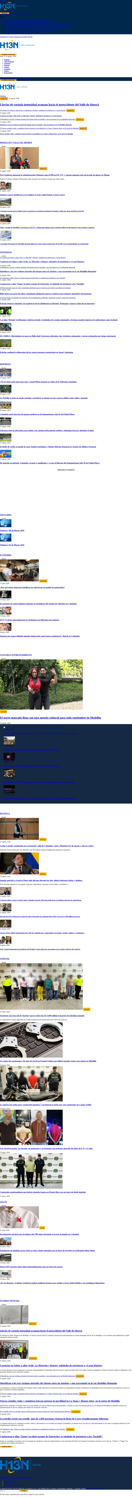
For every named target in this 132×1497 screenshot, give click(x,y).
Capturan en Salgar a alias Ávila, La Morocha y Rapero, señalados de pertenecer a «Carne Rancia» (33, 22)
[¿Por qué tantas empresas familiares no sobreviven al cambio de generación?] (19, 581)
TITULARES (6, 515)
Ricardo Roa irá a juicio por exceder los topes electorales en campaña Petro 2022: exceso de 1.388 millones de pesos (40, 916)
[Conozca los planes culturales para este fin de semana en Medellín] (9, 744)
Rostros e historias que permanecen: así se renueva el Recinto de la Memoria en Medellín (41, 733)
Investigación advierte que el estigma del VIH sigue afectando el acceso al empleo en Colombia (39, 1234)
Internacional (8, 73)
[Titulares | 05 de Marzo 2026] (5, 541)
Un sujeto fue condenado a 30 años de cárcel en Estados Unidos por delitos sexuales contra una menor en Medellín (48, 1061)
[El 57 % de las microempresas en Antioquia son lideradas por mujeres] (5, 614)
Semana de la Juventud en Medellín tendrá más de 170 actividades (32, 766)
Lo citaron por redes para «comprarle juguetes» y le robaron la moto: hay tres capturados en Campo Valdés (45, 1105)
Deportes (7, 65)
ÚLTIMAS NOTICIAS (8, 54)
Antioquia (7, 63)
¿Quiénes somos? (9, 1481)
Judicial (87, 1009)
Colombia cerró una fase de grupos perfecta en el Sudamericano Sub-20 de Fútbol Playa (37, 414)
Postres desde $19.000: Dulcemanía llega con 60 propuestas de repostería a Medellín (39, 782)
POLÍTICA (5, 813)
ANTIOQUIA (6, 252)
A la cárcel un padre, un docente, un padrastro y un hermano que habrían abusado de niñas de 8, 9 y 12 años (46, 1148)
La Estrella (76, 1411)
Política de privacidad (11, 1485)
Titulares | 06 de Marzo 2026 (12, 530)
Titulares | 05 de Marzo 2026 (12, 545)
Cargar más (6, 1446)
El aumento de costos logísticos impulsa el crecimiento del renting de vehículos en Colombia (38, 604)
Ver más (4, 146)
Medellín (7, 60)
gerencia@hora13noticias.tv (95, 1489)
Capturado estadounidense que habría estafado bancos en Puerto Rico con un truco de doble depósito (43, 1192)
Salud (42, 1227)
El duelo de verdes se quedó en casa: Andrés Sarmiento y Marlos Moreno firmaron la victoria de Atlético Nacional (48, 447)
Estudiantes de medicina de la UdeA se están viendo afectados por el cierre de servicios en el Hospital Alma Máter (47, 1250)
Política (6, 71)
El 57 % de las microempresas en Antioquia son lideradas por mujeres (29, 620)
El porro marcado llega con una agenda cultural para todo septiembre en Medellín (28, 31)
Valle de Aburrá (9, 61)
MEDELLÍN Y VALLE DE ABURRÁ (16, 143)
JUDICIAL (5, 959)
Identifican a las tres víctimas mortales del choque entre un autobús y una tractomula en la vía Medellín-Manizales (37, 24)
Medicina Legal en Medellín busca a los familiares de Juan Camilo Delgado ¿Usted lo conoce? (32, 195)
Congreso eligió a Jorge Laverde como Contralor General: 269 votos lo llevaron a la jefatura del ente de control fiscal (40, 900)
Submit (23, 1491)
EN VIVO (4, 13)
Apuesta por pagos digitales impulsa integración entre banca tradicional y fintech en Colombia (40, 636)
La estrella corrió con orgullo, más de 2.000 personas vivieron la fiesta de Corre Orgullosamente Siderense (35, 28)
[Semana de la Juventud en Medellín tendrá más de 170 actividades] (9, 760)
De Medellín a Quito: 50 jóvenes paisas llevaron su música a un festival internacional (39, 798)
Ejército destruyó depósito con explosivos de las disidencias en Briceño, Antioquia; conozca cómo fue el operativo (47, 303)
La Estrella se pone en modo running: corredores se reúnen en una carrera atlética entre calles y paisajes (44, 398)
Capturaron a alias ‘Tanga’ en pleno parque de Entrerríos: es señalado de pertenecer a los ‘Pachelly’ (33, 29)
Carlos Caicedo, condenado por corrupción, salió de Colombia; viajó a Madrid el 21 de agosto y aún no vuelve (46, 846)
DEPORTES (5, 364)
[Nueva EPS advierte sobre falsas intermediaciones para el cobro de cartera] (5, 1261)
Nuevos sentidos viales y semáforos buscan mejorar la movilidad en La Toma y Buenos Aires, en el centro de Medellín (38, 26)
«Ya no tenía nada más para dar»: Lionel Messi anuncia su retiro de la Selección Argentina (38, 382)
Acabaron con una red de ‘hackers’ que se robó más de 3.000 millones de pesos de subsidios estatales (42, 1016)
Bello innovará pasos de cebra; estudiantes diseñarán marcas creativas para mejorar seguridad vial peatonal (45, 294)
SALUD (3, 1202)
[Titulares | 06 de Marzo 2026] (5, 526)
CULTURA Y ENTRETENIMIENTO (16, 655)
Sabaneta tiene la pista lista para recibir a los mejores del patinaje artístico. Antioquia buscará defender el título (47, 430)
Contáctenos (8, 1483)
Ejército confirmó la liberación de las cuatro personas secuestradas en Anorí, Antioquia (36, 352)
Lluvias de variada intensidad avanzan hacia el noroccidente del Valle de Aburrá (27, 20)
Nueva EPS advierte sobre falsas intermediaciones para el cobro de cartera (31, 1267)
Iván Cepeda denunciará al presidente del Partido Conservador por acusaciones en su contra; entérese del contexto (40, 949)
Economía (7, 69)
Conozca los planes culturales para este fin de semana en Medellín (31, 750)
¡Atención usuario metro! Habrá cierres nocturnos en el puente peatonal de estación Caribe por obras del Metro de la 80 (42, 211)
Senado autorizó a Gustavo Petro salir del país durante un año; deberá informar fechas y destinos (41, 880)
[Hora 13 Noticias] (66, 45)
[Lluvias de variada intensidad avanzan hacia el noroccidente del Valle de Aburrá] (3, 96)
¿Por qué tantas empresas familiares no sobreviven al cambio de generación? (32, 587)
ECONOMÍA (5, 555)
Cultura (6, 67)
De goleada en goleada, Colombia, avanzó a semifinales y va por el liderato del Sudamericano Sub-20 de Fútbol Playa (50, 463)
